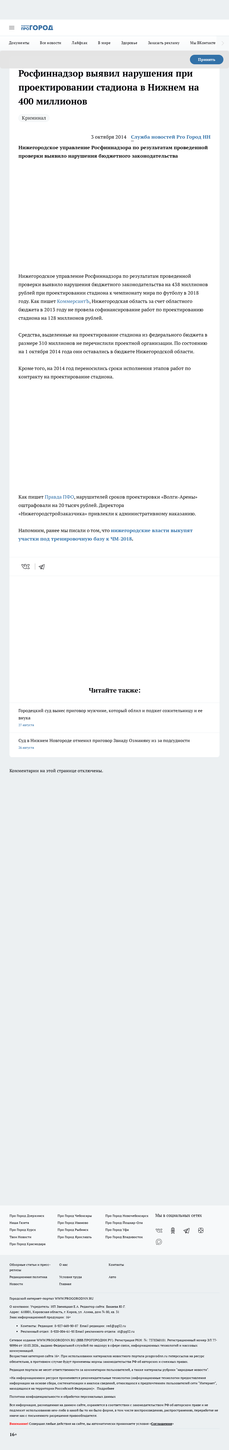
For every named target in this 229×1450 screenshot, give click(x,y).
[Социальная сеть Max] (159, 1241)
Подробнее (105, 1388)
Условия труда (70, 1277)
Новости (16, 1284)
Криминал (34, 118)
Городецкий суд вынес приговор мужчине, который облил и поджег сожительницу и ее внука (110, 717)
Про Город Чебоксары (75, 1216)
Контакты (116, 1264)
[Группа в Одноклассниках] (173, 1230)
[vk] (26, 566)
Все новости (50, 42)
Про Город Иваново (73, 1223)
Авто (112, 1277)
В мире (104, 42)
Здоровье (129, 42)
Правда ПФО (59, 497)
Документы (19, 42)
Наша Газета (19, 1223)
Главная (65, 1284)
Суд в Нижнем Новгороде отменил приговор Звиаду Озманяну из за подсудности (104, 744)
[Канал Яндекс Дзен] (201, 1230)
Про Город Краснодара (27, 1244)
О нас (63, 1264)
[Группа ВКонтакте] (159, 1230)
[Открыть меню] (11, 27)
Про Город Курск (22, 1230)
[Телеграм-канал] (187, 1230)
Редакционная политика (28, 1277)
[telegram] (43, 566)
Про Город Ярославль (75, 1237)
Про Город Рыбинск (73, 1230)
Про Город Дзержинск (26, 1216)
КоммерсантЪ (73, 301)
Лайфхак (79, 42)
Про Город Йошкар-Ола (124, 1223)
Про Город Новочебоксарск (126, 1216)
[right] (222, 43)
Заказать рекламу (164, 42)
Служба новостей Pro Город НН (171, 137)
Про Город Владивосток (124, 1237)
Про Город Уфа (117, 1230)
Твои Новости (20, 1237)
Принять (206, 59)
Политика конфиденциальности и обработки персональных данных (62, 1396)
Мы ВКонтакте (203, 42)
